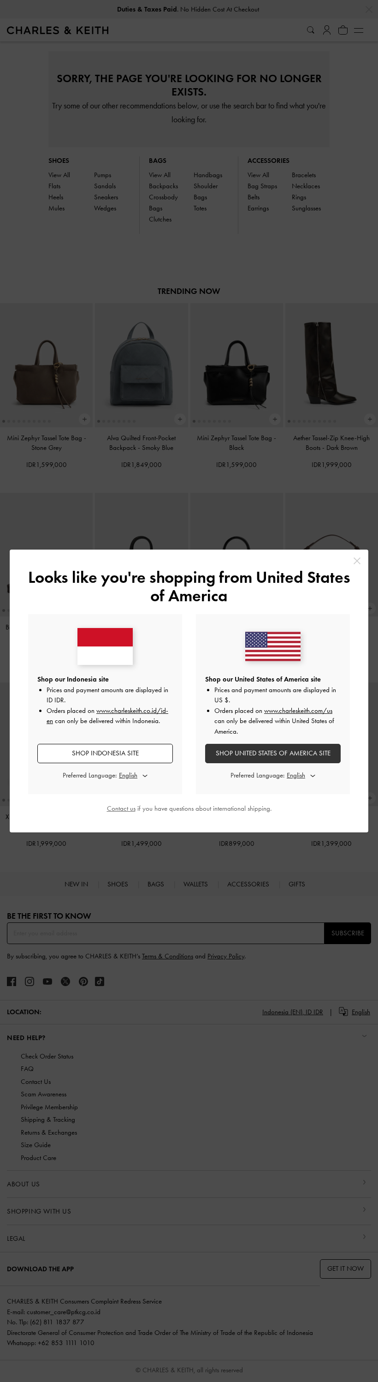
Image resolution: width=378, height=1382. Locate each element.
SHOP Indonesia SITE (105, 753)
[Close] (357, 561)
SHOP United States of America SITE (273, 753)
